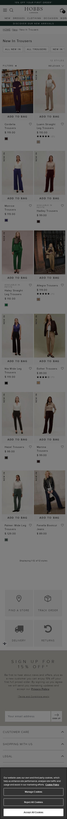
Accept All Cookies (33, 812)
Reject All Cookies (33, 802)
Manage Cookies (33, 791)
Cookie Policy (52, 784)
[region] (33, 793)
